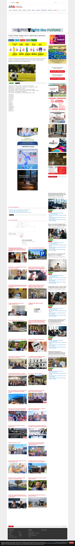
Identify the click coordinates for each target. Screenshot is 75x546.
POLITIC (24, 10)
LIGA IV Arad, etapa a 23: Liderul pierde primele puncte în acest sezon (20, 212)
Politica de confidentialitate (32, 535)
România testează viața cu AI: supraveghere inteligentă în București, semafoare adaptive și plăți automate (56, 352)
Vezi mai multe (64, 526)
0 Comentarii (22, 37)
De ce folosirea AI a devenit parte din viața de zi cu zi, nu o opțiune (56, 254)
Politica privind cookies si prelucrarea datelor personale (33, 534)
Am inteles (71, 542)
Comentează (11, 83)
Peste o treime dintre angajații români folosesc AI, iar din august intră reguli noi (57, 225)
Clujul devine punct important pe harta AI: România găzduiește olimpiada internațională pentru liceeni (56, 320)
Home (10, 10)
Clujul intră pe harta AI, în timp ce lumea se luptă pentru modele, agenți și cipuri (57, 287)
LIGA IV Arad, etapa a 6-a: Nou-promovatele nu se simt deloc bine (19, 209)
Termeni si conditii (31, 531)
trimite (21, 236)
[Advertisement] (37, 20)
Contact (29, 536)
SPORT (33, 10)
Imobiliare (55, 10)
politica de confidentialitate (50, 542)
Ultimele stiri (15, 10)
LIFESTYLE (50, 10)
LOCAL (20, 10)
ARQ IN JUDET (43, 10)
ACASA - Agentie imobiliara (13, 537)
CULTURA (38, 10)
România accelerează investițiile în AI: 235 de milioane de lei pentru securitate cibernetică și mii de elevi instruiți (57, 194)
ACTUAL (28, 10)
